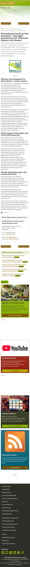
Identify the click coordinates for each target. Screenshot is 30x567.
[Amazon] (23, 552)
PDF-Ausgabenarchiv (8, 521)
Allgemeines (5, 489)
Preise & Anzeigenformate (9, 524)
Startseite (3, 7)
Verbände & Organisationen (10, 511)
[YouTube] (7, 552)
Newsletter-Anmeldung (9, 530)
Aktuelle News (6, 486)
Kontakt (4, 534)
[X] (11, 552)
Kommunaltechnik (7, 504)
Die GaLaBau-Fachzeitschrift (10, 518)
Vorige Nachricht (6, 23)
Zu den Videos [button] (15, 371)
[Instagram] (19, 552)
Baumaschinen (6, 492)
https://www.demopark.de (12, 239)
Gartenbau (5, 501)
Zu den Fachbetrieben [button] (15, 315)
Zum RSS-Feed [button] (15, 467)
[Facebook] (3, 552)
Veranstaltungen (7, 514)
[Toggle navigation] (27, 2)
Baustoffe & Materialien (9, 495)
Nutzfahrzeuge (6, 507)
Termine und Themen (8, 527)
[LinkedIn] (15, 552)
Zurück (5, 282)
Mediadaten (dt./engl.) (8, 537)
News (8, 7)
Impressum (5, 540)
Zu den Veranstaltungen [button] (15, 426)
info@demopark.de (11, 237)
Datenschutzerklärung (8, 543)
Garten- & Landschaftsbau (9, 498)
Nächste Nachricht (23, 23)
